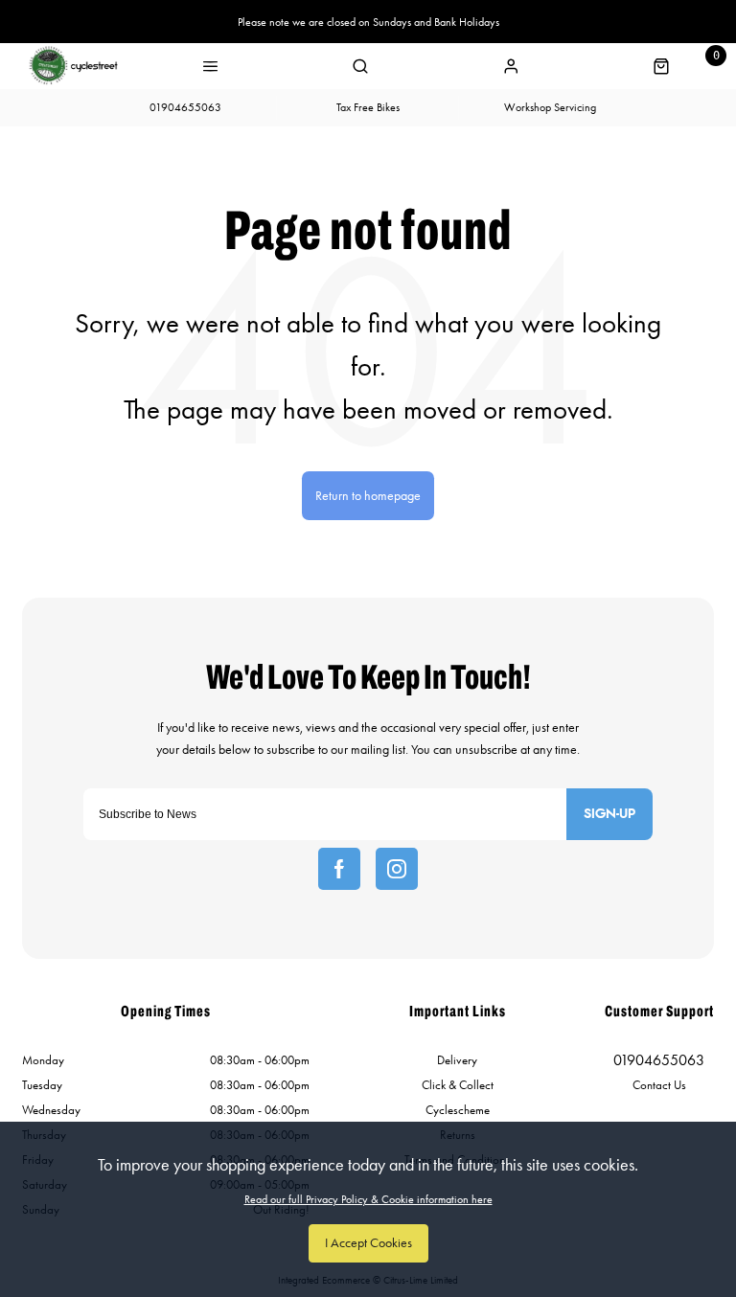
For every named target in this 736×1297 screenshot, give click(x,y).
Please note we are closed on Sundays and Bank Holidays (368, 22)
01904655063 (658, 1060)
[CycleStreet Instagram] (397, 869)
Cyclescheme (458, 1110)
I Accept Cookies (368, 1243)
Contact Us (659, 1085)
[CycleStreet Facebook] (339, 869)
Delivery (457, 1060)
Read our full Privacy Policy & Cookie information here (368, 1199)
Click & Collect (458, 1085)
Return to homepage (368, 496)
